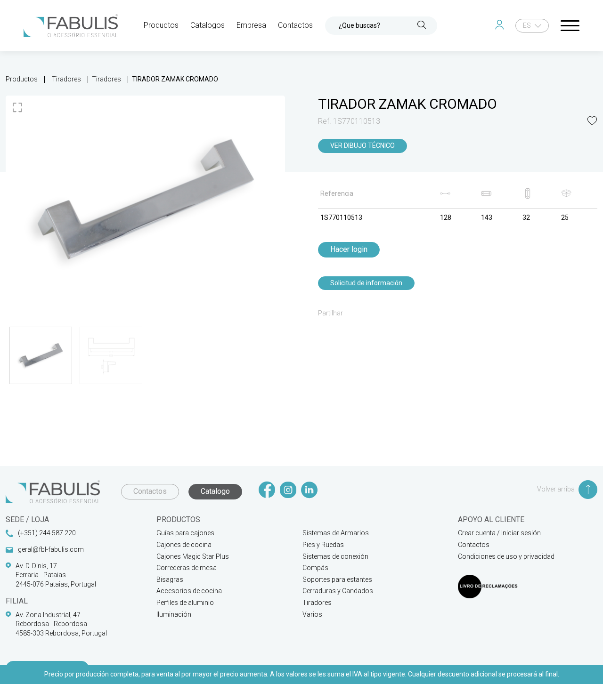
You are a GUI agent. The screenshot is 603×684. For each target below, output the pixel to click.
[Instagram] (288, 491)
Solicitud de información (366, 283)
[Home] (71, 25)
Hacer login (348, 249)
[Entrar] (501, 26)
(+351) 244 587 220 (47, 533)
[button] (592, 122)
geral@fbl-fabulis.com (51, 549)
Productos (22, 79)
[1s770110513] (145, 200)
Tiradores (66, 79)
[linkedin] (309, 491)
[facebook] (267, 491)
